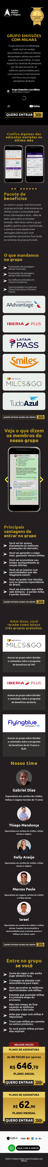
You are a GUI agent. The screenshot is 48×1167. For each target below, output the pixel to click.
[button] (12, 189)
